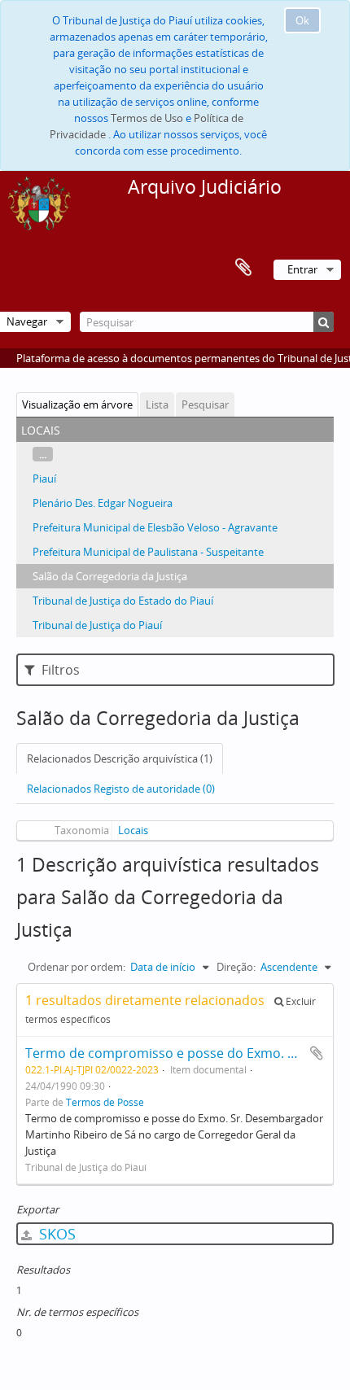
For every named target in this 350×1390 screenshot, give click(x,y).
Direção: (236, 966)
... (42, 454)
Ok (302, 20)
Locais (133, 830)
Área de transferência (243, 267)
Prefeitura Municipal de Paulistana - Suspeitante (148, 551)
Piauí (44, 478)
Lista (157, 404)
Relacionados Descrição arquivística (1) (119, 758)
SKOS (55, 1234)
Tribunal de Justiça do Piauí (97, 625)
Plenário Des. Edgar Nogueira (103, 503)
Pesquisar (205, 404)
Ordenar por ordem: (76, 966)
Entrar (302, 269)
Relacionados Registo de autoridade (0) (121, 788)
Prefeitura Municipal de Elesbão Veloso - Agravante (155, 527)
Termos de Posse (105, 1101)
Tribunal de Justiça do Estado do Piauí (123, 600)
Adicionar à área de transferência (316, 1053)
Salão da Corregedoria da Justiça (110, 576)
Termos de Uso (147, 118)
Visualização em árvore (77, 404)
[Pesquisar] (323, 322)
